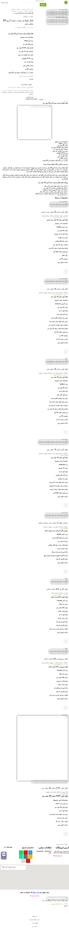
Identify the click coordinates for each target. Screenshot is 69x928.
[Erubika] (26, 857)
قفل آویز (14, 11)
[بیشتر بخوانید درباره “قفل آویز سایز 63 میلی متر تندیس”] (66, 271)
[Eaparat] (23, 861)
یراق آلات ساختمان (28, 11)
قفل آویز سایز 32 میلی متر (57, 289)
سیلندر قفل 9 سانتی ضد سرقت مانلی (53, 523)
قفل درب (20, 11)
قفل (23, 92)
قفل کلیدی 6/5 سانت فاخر (57, 589)
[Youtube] (28, 861)
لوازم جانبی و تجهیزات (50, 792)
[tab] (41, 99)
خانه (32, 9)
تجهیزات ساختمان (15, 9)
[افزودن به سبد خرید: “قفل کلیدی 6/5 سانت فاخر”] (66, 641)
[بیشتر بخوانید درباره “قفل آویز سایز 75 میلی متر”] (66, 505)
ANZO (61, 144)
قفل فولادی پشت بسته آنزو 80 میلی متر (20, 33)
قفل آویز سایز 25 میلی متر (57, 369)
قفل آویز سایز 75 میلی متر (57, 449)
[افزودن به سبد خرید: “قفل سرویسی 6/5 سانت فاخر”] (66, 708)
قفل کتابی (9, 92)
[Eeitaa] (30, 857)
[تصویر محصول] (59, 205)
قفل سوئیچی (51, 545)
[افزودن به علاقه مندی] (66, 267)
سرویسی (58, 681)
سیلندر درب (55, 527)
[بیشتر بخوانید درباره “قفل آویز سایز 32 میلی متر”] (66, 352)
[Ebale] (21, 857)
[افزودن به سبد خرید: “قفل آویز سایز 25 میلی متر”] (66, 432)
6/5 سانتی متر (60, 608)
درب (61, 170)
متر (20, 51)
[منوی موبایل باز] (66, 2)
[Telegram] (30, 852)
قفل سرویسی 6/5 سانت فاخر (56, 659)
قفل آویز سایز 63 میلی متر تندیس (54, 212)
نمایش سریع (66, 275)
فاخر (63, 601)
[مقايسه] (66, 209)
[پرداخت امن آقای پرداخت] (4, 855)
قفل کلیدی (64, 597)
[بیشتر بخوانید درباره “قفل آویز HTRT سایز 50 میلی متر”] (66, 834)
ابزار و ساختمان (25, 9)
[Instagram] (26, 852)
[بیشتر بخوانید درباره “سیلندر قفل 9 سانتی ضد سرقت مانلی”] (66, 571)
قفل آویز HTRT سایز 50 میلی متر (54, 788)
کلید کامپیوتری (59, 556)
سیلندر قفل (64, 531)
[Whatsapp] (21, 852)
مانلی (63, 534)
